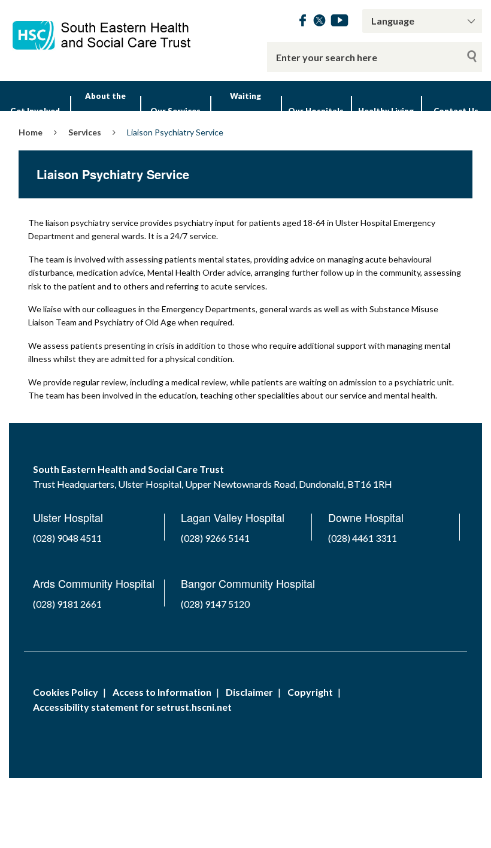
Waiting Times (245, 111)
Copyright (310, 692)
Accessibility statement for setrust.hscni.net (132, 707)
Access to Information (162, 692)
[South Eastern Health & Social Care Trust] (102, 29)
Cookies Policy (65, 692)
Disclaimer (249, 692)
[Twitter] (319, 22)
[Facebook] (302, 22)
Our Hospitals (316, 111)
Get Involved (35, 111)
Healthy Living (386, 111)
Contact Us (456, 111)
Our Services (175, 111)
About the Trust (105, 111)
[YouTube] (339, 22)
